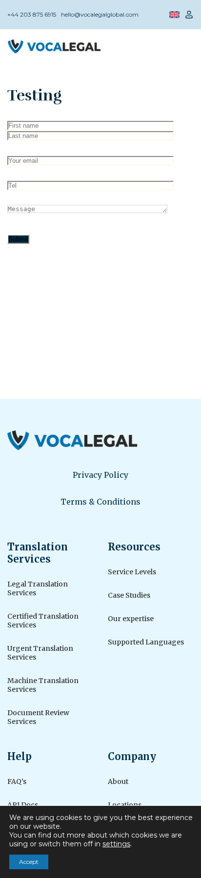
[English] (174, 15)
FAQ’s (16, 781)
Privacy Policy (100, 475)
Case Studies (129, 595)
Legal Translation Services (37, 588)
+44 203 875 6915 (31, 15)
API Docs (22, 804)
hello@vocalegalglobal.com (100, 15)
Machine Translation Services (43, 685)
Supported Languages (146, 642)
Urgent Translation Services (40, 653)
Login (189, 15)
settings (116, 843)
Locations (124, 804)
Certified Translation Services (43, 620)
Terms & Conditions (100, 502)
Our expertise (131, 618)
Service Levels (132, 571)
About (118, 781)
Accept (29, 861)
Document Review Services (38, 717)
